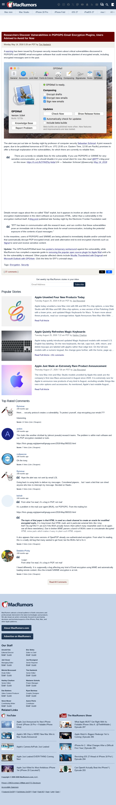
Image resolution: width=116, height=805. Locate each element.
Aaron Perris (31, 701)
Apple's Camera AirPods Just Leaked (33, 747)
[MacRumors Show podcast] (58, 4)
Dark (57, 792)
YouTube (11, 715)
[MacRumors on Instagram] (63, 4)
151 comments (57, 355)
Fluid (34, 792)
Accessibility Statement (10, 787)
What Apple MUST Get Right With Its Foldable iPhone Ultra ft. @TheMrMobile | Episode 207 (93, 724)
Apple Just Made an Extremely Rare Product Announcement (70, 366)
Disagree (37, 422)
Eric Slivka (30, 650)
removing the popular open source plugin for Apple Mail (75, 252)
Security (25, 265)
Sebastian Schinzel (87, 143)
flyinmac (21, 406)
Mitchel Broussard (9, 670)
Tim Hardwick (45, 44)
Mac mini (8, 12)
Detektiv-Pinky (23, 551)
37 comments (11, 272)
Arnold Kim (6, 650)
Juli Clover (6, 660)
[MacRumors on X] (73, 4)
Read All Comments (58, 582)
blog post (34, 219)
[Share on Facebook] (109, 271)
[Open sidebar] (112, 5)
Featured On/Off (8, 792)
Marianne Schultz (33, 680)
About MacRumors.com (16, 628)
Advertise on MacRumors (17, 636)
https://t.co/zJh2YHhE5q (38, 162)
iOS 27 (75, 12)
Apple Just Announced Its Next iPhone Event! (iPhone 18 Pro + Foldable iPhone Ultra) (34, 724)
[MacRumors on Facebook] (68, 4)
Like (31, 422)
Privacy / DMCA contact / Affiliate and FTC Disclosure (21, 783)
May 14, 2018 (100, 162)
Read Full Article (42, 320)
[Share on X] (102, 271)
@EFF (95, 159)
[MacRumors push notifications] (87, 4)
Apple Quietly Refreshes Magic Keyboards (60, 331)
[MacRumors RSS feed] (91, 4)
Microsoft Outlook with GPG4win (19, 258)
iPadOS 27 (89, 12)
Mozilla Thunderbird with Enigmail (87, 255)
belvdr (20, 496)
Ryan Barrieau (31, 691)
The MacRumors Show (80, 715)
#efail (52, 162)
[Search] (108, 4)
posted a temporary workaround (61, 249)
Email (3, 655)
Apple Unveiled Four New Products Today (60, 297)
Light (52, 792)
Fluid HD (41, 792)
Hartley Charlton (80, 335)
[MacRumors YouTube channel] (82, 4)
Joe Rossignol (79, 301)
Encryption (15, 265)
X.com (9, 655)
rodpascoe (21, 454)
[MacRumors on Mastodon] (77, 4)
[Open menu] (3, 4)
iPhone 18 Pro (42, 12)
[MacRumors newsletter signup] (96, 4)
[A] (8, 439)
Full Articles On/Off (24, 792)
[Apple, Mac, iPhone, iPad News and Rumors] (22, 8)
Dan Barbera (6, 691)
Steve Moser (6, 701)
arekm (19, 429)
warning (9, 51)
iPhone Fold (60, 12)
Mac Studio (24, 12)
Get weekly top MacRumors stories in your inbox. (58, 279)
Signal (7, 243)
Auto (47, 792)
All (112, 12)
